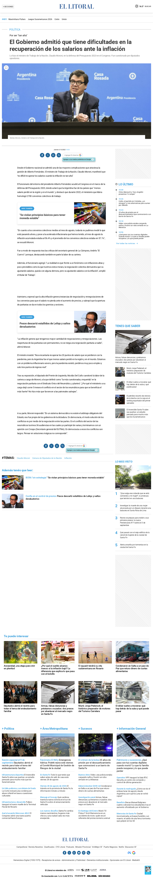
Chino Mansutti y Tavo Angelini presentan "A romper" (131, 192)
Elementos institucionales (97, 860)
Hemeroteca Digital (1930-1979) (26, 860)
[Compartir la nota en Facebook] (42, 155)
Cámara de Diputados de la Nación (47, 458)
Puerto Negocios (110, 847)
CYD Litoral (60, 847)
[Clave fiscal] (148, 874)
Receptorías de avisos (51, 860)
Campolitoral (21, 847)
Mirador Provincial (83, 847)
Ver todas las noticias (125, 243)
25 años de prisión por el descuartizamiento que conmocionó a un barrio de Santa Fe (135, 213)
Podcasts (70, 847)
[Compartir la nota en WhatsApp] (53, 155)
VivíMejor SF (97, 847)
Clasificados (49, 847)
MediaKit (136, 860)
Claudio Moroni (23, 458)
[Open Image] (6, 67)
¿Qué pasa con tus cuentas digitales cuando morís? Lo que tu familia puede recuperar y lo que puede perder (134, 235)
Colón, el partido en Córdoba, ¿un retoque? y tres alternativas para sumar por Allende (134, 202)
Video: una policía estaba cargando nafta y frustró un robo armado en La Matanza (133, 224)
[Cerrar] (92, 159)
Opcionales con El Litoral (120, 860)
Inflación (68, 458)
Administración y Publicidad (73, 860)
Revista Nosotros (35, 847)
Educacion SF (131, 847)
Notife (121, 847)
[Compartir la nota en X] (47, 155)
